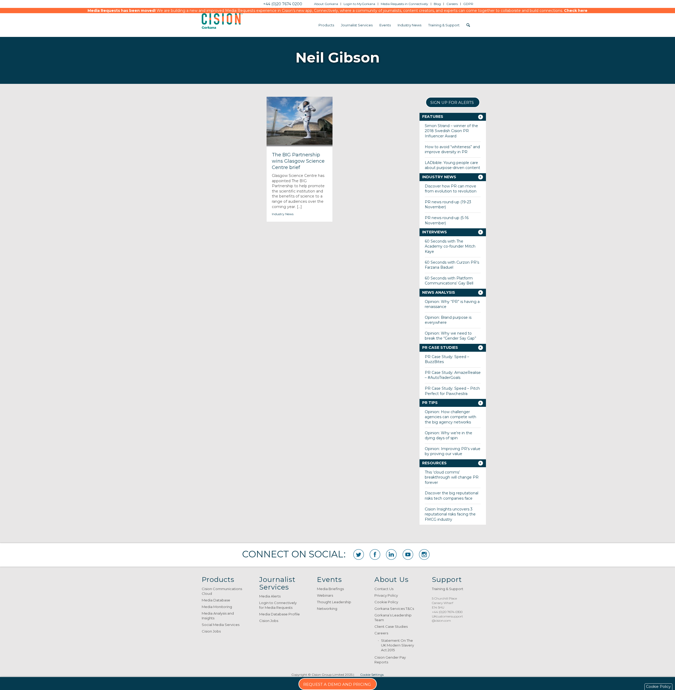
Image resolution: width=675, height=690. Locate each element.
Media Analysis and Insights (218, 615)
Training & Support (447, 589)
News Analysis (438, 292)
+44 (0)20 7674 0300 (447, 612)
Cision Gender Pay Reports (390, 659)
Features (432, 116)
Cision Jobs (211, 631)
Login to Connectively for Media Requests (278, 605)
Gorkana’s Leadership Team (393, 617)
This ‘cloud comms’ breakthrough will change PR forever (452, 477)
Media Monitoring (217, 607)
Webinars (325, 595)
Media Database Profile (279, 614)
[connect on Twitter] (358, 554)
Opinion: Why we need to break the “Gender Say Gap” (450, 336)
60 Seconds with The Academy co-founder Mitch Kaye (450, 246)
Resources (434, 463)
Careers (381, 633)
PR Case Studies (440, 347)
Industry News (282, 214)
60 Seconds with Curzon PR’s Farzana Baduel (452, 265)
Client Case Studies (391, 626)
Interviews (434, 232)
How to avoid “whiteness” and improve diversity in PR (452, 149)
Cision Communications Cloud (222, 591)
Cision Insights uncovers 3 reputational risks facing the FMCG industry (450, 514)
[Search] (468, 25)
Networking (327, 608)
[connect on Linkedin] (391, 554)
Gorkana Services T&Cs (394, 608)
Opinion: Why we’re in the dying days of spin (448, 436)
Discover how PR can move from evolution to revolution (450, 189)
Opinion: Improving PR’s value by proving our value (452, 451)
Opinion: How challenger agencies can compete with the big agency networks (450, 416)
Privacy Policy (386, 595)
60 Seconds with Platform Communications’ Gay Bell (449, 281)
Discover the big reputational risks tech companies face (451, 496)
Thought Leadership (334, 602)
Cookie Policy (386, 602)
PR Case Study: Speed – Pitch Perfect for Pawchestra (452, 391)
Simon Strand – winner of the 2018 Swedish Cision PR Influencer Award (451, 130)
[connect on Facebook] (375, 554)
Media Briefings (330, 589)
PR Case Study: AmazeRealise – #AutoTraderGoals (453, 375)
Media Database (216, 600)
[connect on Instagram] (424, 554)
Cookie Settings (372, 675)
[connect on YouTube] (407, 554)
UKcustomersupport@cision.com (447, 618)
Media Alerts (270, 596)
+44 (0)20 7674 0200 (282, 4)
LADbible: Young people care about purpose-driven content (452, 165)
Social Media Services (220, 625)
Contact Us (383, 589)
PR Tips (430, 402)
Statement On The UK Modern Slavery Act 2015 (397, 645)
